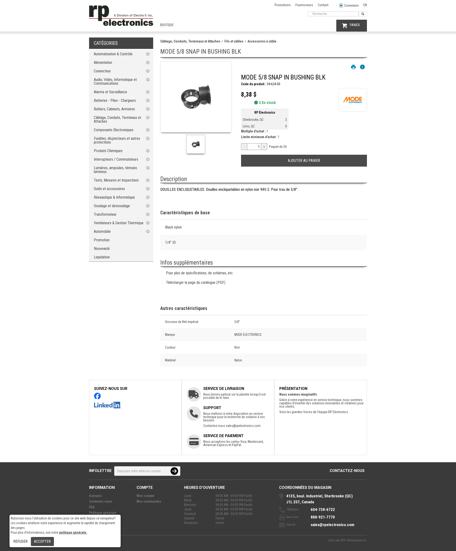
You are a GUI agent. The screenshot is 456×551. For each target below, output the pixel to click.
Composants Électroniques (113, 130)
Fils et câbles (233, 41)
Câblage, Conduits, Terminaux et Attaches (117, 119)
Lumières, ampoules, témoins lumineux (115, 170)
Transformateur (105, 214)
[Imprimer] (353, 67)
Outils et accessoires (109, 189)
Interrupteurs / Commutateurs (116, 159)
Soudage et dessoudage (112, 206)
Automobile (102, 231)
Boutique (167, 25)
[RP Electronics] (121, 25)
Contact (323, 5)
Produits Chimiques (108, 151)
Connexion (351, 5)
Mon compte (145, 496)
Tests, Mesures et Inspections (116, 180)
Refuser (20, 541)
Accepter (42, 541)
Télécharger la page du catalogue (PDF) (195, 282)
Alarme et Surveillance (110, 92)
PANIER (355, 25)
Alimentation (103, 62)
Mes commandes (149, 501)
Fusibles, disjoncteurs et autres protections (117, 140)
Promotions (283, 5)
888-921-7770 (323, 517)
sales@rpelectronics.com (243, 426)
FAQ (92, 507)
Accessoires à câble (261, 41)
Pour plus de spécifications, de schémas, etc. (199, 273)
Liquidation (102, 257)
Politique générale (102, 513)
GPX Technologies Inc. (354, 540)
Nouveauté (102, 248)
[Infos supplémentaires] (362, 67)
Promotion (101, 240)
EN (365, 5)
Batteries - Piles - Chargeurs (115, 100)
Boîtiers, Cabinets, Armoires (114, 109)
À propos (95, 496)
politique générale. (73, 532)
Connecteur (102, 71)
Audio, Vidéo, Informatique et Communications (115, 81)
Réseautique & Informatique (114, 197)
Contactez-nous (347, 470)
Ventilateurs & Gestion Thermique (118, 223)
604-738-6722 (323, 509)
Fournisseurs (304, 5)
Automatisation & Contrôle (113, 54)
